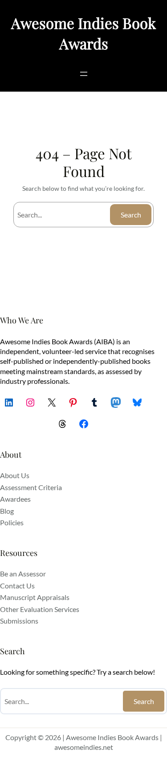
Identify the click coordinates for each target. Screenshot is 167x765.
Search (131, 214)
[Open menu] (83, 73)
